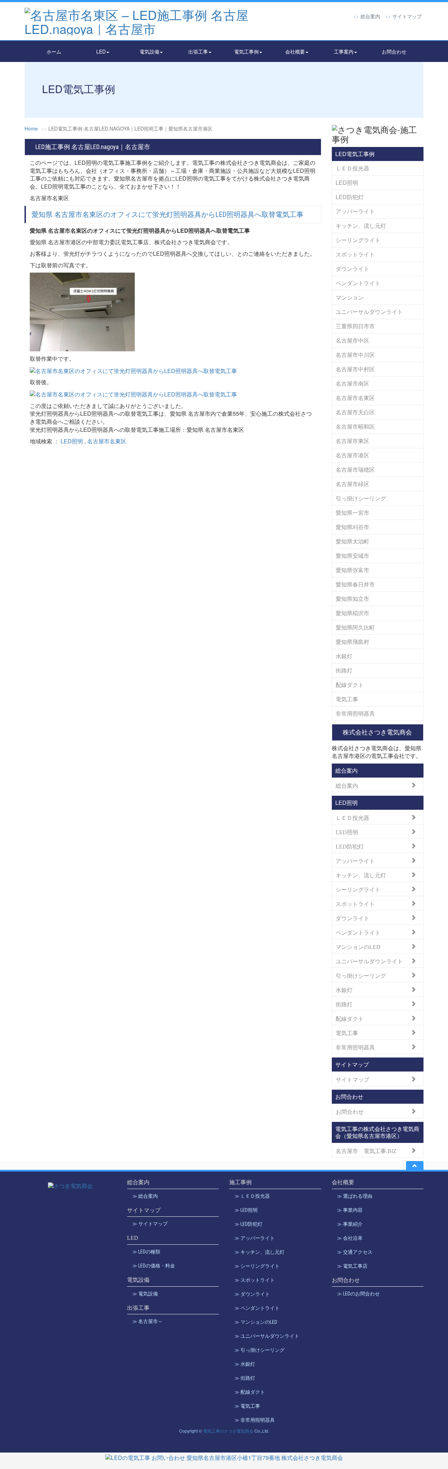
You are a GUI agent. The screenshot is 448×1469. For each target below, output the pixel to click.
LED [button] (101, 51)
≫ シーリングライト (257, 1266)
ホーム (54, 51)
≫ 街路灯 (244, 1378)
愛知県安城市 (352, 555)
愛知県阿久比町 (355, 627)
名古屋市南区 (352, 383)
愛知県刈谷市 (352, 527)
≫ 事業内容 (350, 1210)
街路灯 (344, 670)
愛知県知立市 (352, 599)
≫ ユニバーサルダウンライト (266, 1336)
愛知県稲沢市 (352, 613)
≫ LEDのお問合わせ (358, 1293)
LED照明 (72, 441)
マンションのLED (358, 946)
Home (31, 128)
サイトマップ (407, 16)
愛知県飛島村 (352, 642)
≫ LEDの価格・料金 (153, 1265)
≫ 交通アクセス (354, 1252)
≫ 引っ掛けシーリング (259, 1350)
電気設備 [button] (149, 51)
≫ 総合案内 (145, 1196)
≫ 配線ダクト (249, 1392)
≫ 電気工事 (247, 1406)
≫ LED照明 (246, 1210)
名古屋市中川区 (355, 355)
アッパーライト (355, 211)
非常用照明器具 (355, 713)
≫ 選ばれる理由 (354, 1196)
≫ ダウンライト (252, 1294)
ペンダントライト (358, 283)
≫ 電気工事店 (352, 1266)
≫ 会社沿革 (350, 1238)
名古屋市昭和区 (355, 426)
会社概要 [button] (295, 51)
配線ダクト (350, 685)
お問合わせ (394, 51)
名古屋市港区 (352, 455)
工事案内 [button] (344, 51)
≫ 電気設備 (145, 1293)
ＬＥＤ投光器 (352, 168)
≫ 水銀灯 (244, 1364)
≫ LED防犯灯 (248, 1224)
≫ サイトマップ (150, 1223)
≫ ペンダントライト (257, 1308)
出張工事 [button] (198, 51)
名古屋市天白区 (355, 412)
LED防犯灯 (350, 197)
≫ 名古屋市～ (147, 1321)
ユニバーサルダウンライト (369, 312)
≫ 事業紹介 (350, 1224)
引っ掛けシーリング (361, 498)
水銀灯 (344, 656)
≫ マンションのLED (255, 1322)
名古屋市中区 (352, 340)
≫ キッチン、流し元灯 (259, 1252)
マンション (350, 297)
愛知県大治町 (352, 541)
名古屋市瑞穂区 (355, 469)
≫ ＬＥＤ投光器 (252, 1196)
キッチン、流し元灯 (361, 226)
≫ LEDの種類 (146, 1251)
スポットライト (355, 254)
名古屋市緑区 (352, 484)
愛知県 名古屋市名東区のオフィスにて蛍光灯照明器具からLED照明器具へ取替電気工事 (167, 214)
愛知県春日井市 (355, 584)
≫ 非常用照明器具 (254, 1420)
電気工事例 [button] (246, 51)
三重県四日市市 (355, 326)
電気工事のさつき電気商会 (228, 1431)
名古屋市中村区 (355, 369)
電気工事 (347, 699)
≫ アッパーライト (254, 1238)
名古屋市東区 (352, 441)
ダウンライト (352, 269)
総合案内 (370, 16)
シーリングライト (358, 240)
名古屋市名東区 (106, 441)
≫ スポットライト (254, 1280)
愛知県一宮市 (352, 512)
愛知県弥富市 (352, 570)
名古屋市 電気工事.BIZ (366, 1150)
